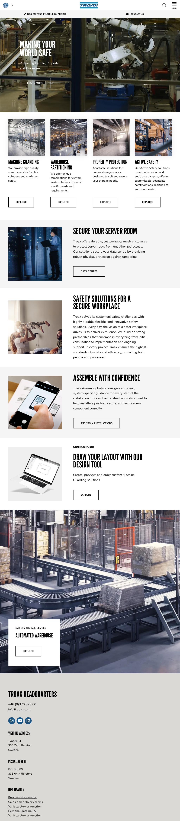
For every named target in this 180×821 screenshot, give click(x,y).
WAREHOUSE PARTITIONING (61, 164)
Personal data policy (22, 797)
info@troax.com (19, 709)
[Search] (164, 5)
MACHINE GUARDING (23, 161)
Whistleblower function (25, 807)
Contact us (137, 14)
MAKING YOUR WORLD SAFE (37, 49)
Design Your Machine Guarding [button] (46, 14)
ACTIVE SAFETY (146, 161)
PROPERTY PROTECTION (110, 161)
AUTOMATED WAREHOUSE (34, 635)
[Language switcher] (8, 5)
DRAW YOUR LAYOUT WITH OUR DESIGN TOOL (107, 460)
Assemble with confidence (106, 378)
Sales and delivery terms (25, 802)
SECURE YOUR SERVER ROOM (105, 231)
